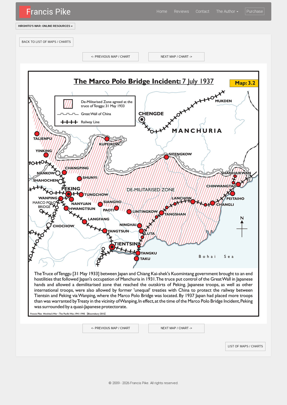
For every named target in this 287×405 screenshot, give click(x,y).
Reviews (181, 11)
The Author (226, 11)
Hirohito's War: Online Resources (44, 26)
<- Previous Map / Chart (110, 56)
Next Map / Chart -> (176, 56)
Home (162, 11)
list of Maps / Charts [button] (245, 346)
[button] (111, 56)
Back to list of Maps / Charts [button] (46, 42)
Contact (202, 11)
